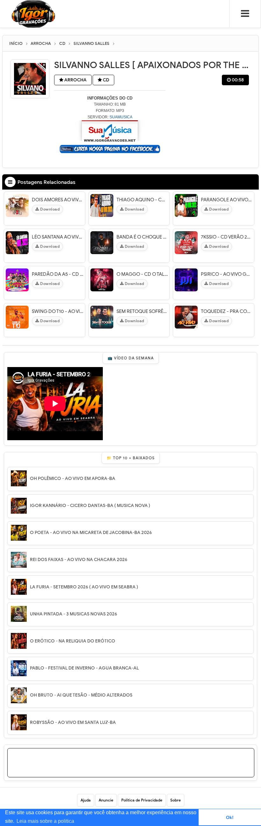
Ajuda (86, 800)
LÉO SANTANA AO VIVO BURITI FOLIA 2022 (57, 237)
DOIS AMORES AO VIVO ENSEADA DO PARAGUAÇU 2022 (57, 200)
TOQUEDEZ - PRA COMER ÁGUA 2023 (226, 311)
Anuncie (106, 800)
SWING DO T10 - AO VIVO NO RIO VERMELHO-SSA (57, 311)
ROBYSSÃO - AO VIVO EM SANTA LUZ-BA (73, 722)
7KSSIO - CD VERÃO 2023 (226, 237)
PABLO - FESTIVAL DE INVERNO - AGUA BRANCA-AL (84, 668)
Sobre (175, 800)
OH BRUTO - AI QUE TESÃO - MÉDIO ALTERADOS (81, 695)
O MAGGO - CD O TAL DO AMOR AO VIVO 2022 (142, 274)
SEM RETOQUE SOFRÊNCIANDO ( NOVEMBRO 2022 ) (142, 311)
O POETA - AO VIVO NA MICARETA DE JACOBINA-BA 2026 (91, 532)
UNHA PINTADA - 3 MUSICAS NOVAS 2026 (73, 614)
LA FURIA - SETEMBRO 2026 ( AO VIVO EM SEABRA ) (84, 587)
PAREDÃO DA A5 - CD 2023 (57, 274)
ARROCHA (75, 80)
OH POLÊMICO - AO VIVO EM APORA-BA (72, 478)
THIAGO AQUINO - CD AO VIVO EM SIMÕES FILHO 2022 (142, 200)
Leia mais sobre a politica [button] (45, 821)
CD (105, 80)
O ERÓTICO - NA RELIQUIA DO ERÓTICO (72, 641)
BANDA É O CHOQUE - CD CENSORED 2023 (142, 237)
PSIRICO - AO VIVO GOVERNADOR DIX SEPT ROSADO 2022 (226, 274)
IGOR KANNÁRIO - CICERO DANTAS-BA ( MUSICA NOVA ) (90, 505)
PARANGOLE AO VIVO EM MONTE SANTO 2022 (226, 200)
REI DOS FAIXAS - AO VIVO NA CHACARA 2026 (78, 559)
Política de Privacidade (141, 800)
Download (49, 209)
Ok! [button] (230, 817)
